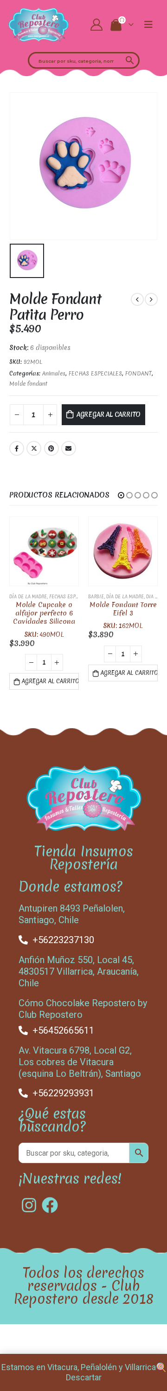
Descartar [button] (84, 1377)
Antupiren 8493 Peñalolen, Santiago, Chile (72, 914)
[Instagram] (29, 1205)
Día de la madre (28, 597)
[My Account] (97, 25)
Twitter (33, 448)
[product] (44, 551)
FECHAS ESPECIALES (95, 373)
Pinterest (51, 448)
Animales (53, 373)
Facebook (16, 448)
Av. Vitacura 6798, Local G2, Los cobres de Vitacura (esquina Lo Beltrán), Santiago (80, 1062)
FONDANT (138, 373)
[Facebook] (49, 1205)
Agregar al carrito (109, 414)
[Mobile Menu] (148, 24)
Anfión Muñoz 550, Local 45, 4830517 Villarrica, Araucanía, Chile (79, 971)
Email (68, 448)
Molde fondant (28, 384)
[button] (121, 495)
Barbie (96, 597)
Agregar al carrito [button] (50, 681)
